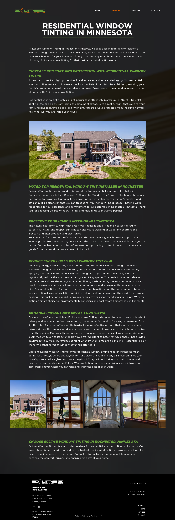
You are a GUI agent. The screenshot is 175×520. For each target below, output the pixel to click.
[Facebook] (34, 507)
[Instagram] (38, 507)
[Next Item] (161, 404)
